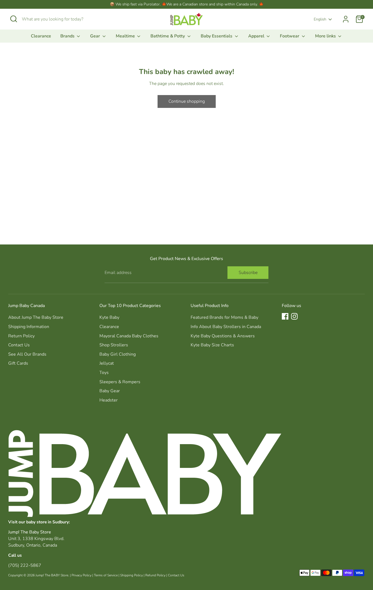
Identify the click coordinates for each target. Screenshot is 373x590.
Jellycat (106, 363)
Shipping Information (28, 327)
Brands (68, 36)
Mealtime (126, 36)
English (320, 19)
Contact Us (19, 345)
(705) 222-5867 (24, 565)
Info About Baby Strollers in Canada (226, 327)
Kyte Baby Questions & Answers (223, 336)
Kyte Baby (109, 317)
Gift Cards (18, 363)
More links (326, 36)
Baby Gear (109, 391)
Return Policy (21, 336)
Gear (95, 36)
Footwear (290, 36)
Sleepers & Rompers (119, 382)
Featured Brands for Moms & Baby (224, 317)
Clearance (41, 36)
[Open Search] (13, 18)
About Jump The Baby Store (35, 317)
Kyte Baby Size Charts (212, 345)
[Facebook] (285, 316)
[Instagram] (294, 316)
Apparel (256, 36)
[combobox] (62, 19)
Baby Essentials (217, 36)
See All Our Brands (27, 354)
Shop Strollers (113, 345)
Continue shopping (186, 101)
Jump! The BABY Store (51, 575)
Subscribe (248, 273)
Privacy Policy (81, 575)
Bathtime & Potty (168, 36)
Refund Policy (155, 575)
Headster (108, 400)
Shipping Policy (131, 575)
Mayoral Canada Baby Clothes (128, 336)
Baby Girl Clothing (117, 354)
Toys (104, 373)
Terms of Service (106, 575)
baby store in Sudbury (47, 522)
